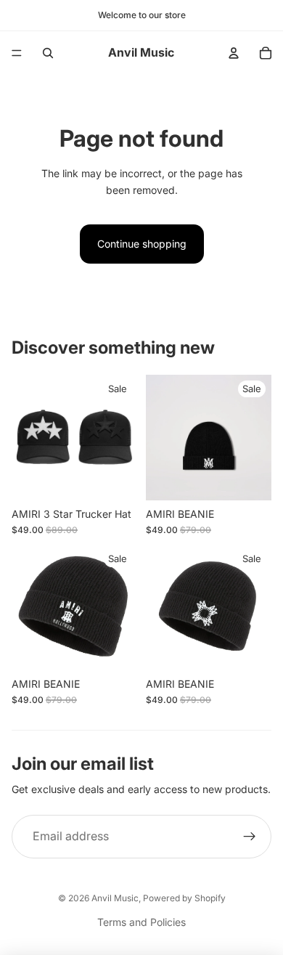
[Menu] (16, 53)
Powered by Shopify (184, 898)
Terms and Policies (141, 922)
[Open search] (48, 53)
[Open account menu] (234, 53)
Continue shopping (141, 243)
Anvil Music (115, 898)
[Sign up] (249, 836)
